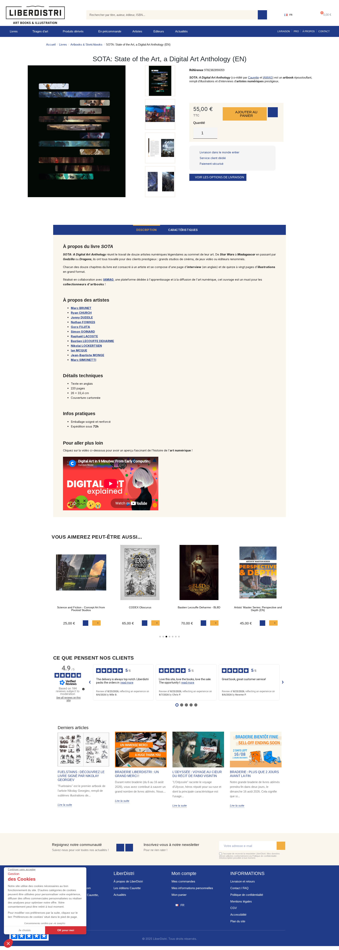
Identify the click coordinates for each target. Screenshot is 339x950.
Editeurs (158, 31)
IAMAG (267, 77)
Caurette (253, 77)
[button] (325, 14)
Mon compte (183, 873)
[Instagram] (129, 848)
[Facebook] (120, 848)
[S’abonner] (281, 846)
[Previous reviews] (90, 682)
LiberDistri (124, 873)
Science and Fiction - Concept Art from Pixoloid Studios (81, 609)
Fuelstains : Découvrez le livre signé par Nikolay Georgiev (81, 776)
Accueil (51, 44)
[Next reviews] (283, 682)
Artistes (137, 31)
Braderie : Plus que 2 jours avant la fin (254, 774)
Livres (14, 31)
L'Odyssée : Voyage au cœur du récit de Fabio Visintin (197, 774)
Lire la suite (65, 804)
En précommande (109, 31)
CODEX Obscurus (140, 607)
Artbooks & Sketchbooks (86, 44)
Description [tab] (146, 230)
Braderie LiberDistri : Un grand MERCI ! (137, 774)
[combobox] (169, 14)
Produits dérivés (73, 31)
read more (126, 682)
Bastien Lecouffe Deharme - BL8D (199, 607)
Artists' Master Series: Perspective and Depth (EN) (258, 609)
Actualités (181, 31)
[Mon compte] (305, 15)
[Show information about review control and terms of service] (83, 689)
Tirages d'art (40, 31)
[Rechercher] (262, 14)
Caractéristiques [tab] (183, 230)
